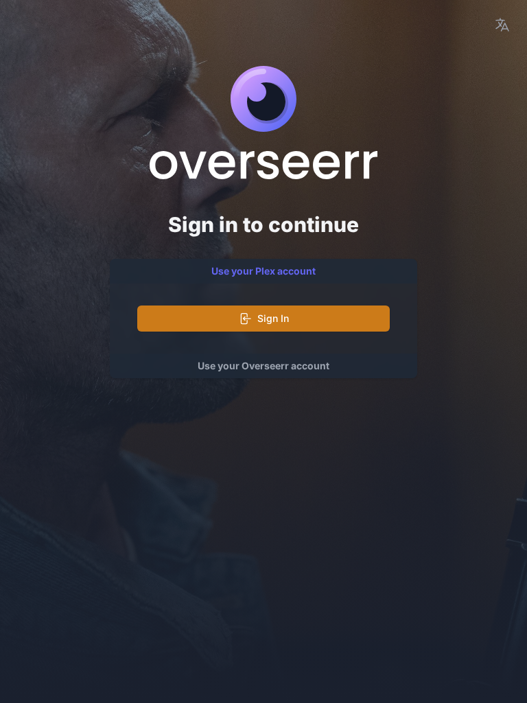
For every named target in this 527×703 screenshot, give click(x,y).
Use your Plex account (263, 271)
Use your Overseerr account (263, 365)
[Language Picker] (502, 24)
